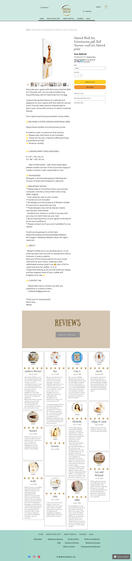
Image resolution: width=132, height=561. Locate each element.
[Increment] (81, 75)
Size (75, 65)
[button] (106, 7)
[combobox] (90, 68)
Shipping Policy (91, 57)
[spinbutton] (78, 75)
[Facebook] (29, 556)
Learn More (87, 61)
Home (28, 30)
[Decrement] (75, 75)
